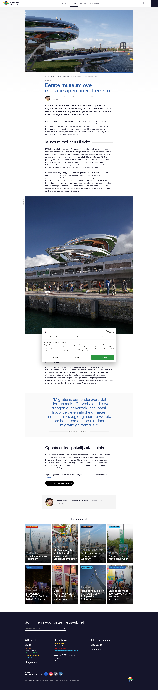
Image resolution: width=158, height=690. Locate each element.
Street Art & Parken (32, 653)
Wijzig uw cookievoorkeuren (73, 680)
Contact (94, 649)
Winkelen (29, 648)
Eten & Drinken (31, 650)
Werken (57, 661)
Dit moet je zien (60, 648)
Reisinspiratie (59, 646)
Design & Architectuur (33, 655)
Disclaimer (45, 680)
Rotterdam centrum (100, 640)
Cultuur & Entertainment (34, 658)
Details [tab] (79, 337)
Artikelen (65, 3)
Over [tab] (103, 337)
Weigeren (55, 357)
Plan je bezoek (94, 3)
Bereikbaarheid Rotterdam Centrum (66, 650)
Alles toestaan (103, 357)
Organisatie (96, 645)
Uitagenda (82, 3)
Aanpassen (78, 357)
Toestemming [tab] (54, 337)
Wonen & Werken (63, 655)
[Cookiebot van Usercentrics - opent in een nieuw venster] (107, 331)
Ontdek (73, 3)
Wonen (57, 658)
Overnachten (59, 643)
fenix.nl (48, 477)
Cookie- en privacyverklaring (57, 680)
